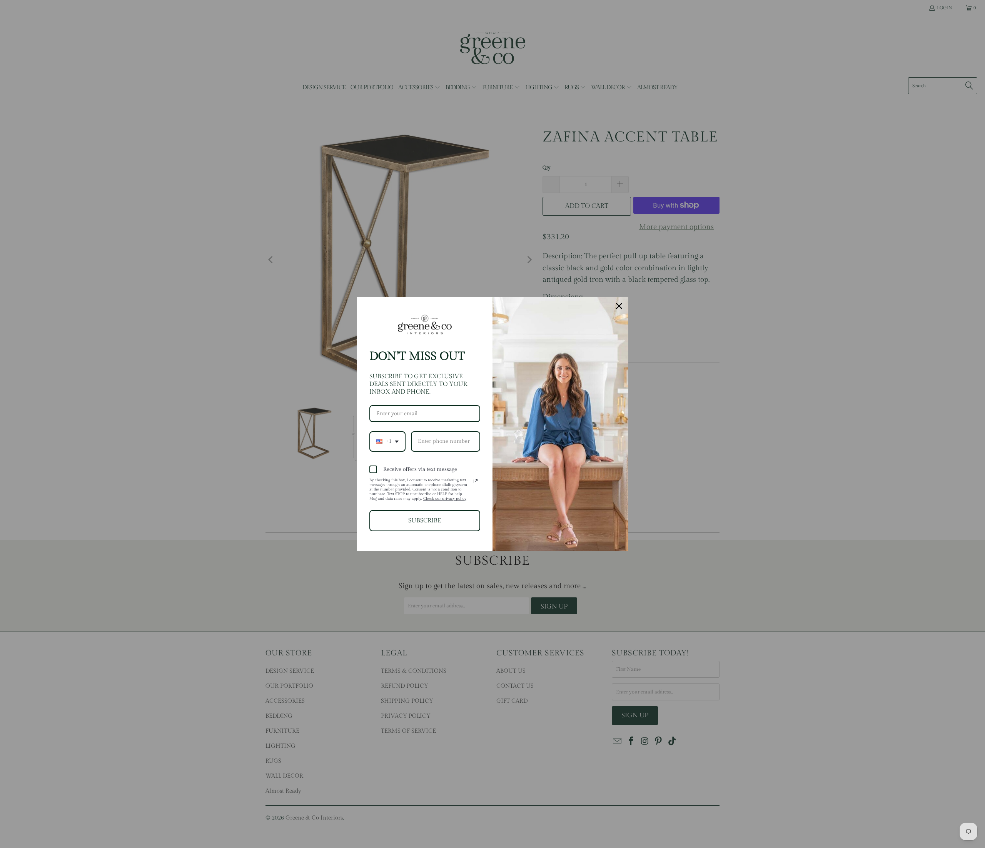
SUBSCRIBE (424, 520)
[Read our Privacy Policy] (475, 481)
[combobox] (387, 441)
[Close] (619, 306)
